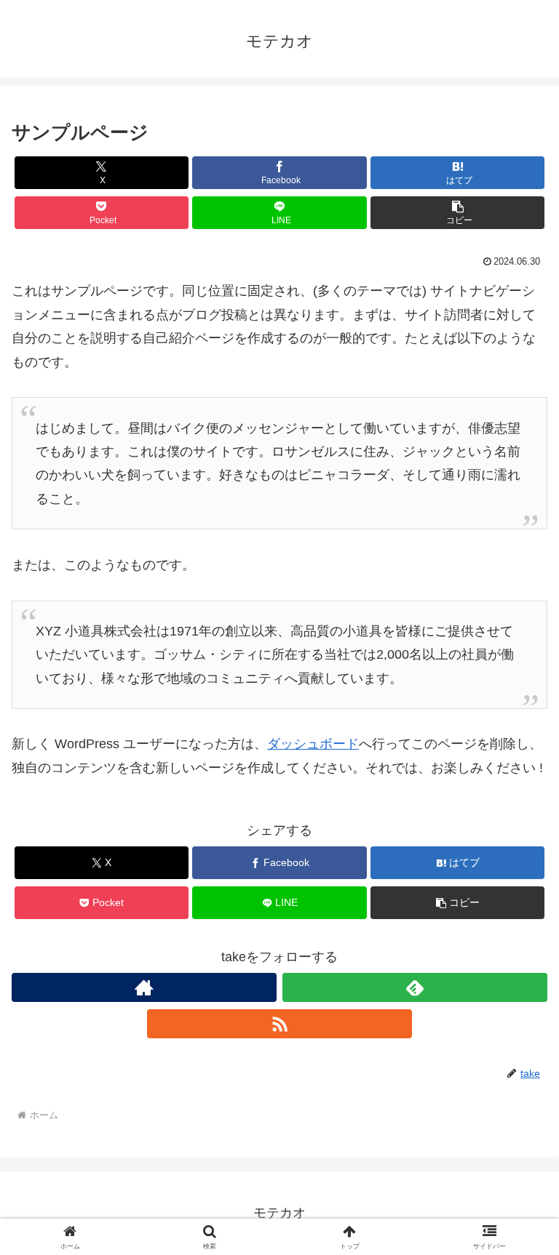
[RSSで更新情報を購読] (279, 1023)
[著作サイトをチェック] (144, 987)
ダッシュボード (313, 744)
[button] (457, 212)
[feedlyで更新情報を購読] (414, 987)
